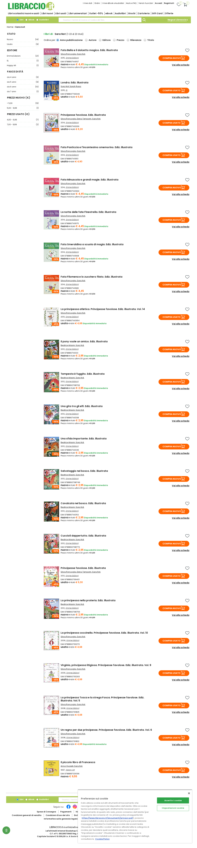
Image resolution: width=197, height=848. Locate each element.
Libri (21, 19)
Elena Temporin (84, 118)
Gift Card (157, 13)
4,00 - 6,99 (23, 119)
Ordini (97, 3)
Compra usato (172, 90)
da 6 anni (23, 86)
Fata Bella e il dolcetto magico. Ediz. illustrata (89, 50)
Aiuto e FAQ (131, 3)
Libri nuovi (47, 13)
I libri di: (48, 34)
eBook (109, 13)
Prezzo (120, 40)
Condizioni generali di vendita (26, 815)
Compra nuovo (172, 58)
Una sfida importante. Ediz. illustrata (84, 438)
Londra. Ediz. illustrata (74, 82)
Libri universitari (78, 13)
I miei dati (87, 3)
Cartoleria (144, 13)
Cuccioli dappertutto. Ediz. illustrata (83, 535)
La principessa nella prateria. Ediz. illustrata (88, 600)
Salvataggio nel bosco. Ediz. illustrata (84, 471)
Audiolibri (120, 13)
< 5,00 (23, 103)
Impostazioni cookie (173, 808)
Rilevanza (135, 40)
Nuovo (23, 39)
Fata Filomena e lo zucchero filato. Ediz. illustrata (91, 277)
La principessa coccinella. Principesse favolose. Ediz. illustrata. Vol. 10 (104, 633)
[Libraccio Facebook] (68, 808)
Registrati (169, 3)
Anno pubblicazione (71, 40)
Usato (23, 44)
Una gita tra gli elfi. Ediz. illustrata (82, 406)
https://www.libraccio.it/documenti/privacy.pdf (107, 818)
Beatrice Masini (68, 345)
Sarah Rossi (75, 86)
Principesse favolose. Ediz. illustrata (83, 115)
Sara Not (81, 54)
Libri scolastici (23, 13)
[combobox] (100, 19)
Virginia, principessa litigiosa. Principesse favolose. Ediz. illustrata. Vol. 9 (106, 665)
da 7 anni (23, 91)
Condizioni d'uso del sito (58, 815)
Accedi (158, 3)
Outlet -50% (96, 13)
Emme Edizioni (23, 56)
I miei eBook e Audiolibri (113, 3)
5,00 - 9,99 (23, 108)
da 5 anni (23, 82)
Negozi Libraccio (177, 19)
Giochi (131, 13)
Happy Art (23, 65)
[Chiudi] (189, 793)
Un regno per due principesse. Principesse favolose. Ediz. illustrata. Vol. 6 (106, 730)
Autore (92, 40)
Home (10, 27)
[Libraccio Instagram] (75, 808)
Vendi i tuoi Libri (146, 3)
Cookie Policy (102, 839)
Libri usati (60, 13)
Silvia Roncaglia (68, 54)
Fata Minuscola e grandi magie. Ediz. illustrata (89, 179)
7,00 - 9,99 (23, 124)
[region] (135, 816)
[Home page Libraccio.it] (31, 9)
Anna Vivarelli (67, 766)
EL (23, 60)
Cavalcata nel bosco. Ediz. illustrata (83, 503)
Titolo (150, 40)
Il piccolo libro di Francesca (78, 762)
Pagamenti (65, 811)
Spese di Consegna (46, 811)
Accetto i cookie (173, 800)
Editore (107, 40)
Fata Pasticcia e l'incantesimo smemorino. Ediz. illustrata (96, 147)
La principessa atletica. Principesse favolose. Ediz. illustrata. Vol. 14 (103, 309)
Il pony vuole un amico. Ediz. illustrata (84, 341)
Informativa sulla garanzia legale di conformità (68, 818)
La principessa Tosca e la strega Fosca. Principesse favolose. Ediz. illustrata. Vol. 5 (102, 699)
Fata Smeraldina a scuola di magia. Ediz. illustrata (92, 244)
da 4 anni (23, 77)
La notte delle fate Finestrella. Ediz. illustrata (88, 212)
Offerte (169, 13)
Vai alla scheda (180, 64)
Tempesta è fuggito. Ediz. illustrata (83, 374)
